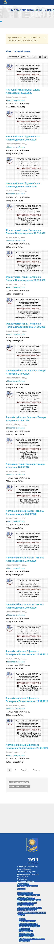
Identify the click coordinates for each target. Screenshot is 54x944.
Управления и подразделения (27, 886)
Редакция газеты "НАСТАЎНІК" (29, 926)
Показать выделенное (19, 56)
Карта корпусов (22, 876)
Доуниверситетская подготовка (28, 874)
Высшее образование (24, 869)
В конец (36, 770)
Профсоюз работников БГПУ (28, 924)
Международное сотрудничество (28, 895)
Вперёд (24, 770)
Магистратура (22, 879)
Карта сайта (21, 915)
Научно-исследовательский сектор (29, 900)
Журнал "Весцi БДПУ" (26, 934)
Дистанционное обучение (26, 872)
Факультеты (21, 889)
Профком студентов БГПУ (27, 921)
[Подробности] (34, 57)
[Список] (45, 57)
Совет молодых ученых (25, 905)
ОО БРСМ (22, 919)
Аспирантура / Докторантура (27, 867)
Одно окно (42, 913)
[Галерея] (40, 57)
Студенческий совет (26, 931)
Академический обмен (25, 893)
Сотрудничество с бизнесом (27, 903)
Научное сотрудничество (26, 898)
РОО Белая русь (24, 929)
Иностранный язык (16, 100)
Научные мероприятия (25, 881)
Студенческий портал (26, 936)
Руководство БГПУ (23, 884)
